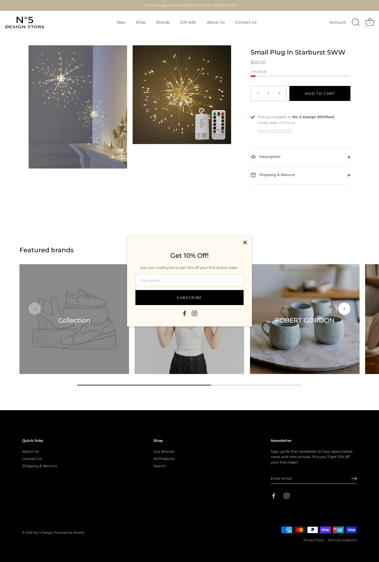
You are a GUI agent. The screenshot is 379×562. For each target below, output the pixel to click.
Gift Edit (188, 22)
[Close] (245, 242)
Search (159, 465)
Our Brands (163, 451)
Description (269, 156)
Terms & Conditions (342, 540)
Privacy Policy (314, 540)
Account (338, 22)
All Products (164, 458)
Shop (141, 22)
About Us (216, 22)
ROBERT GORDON (305, 320)
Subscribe (189, 297)
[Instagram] (194, 313)
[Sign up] (354, 478)
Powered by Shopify (69, 532)
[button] (35, 309)
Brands (163, 22)
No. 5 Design (43, 532)
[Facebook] (184, 313)
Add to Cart (320, 93)
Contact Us (246, 22)
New (121, 22)
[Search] (356, 22)
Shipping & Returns (276, 174)
